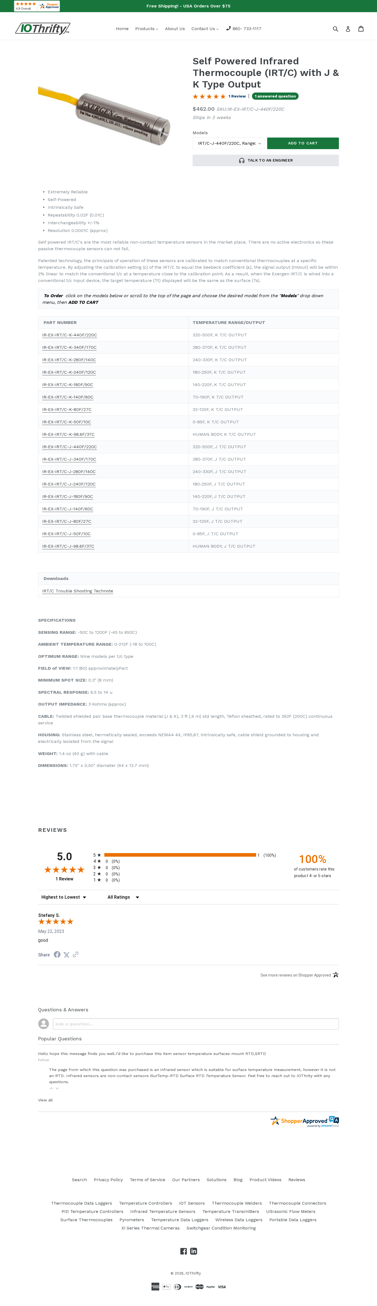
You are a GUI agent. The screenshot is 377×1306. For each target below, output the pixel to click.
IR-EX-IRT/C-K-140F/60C (68, 397)
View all (45, 1100)
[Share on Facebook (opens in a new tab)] (57, 955)
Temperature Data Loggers (179, 1219)
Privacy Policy (108, 1179)
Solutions (217, 1179)
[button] (51, 1088)
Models (200, 132)
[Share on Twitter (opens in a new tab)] (66, 954)
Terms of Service (147, 1179)
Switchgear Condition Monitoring (221, 1228)
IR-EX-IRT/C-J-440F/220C (69, 446)
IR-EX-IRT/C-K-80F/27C (67, 409)
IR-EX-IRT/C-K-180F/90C (67, 384)
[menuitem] (122, 28)
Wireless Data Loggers (238, 1219)
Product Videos (265, 1179)
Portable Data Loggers (293, 1219)
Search (79, 1179)
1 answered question (275, 96)
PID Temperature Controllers (92, 1211)
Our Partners (186, 1179)
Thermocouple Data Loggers (81, 1203)
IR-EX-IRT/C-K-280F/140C (69, 359)
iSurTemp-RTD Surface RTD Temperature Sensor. (198, 1075)
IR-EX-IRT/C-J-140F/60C (67, 508)
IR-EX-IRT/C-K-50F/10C (66, 421)
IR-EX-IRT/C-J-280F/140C (69, 471)
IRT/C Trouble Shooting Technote (77, 590)
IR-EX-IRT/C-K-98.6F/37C (68, 434)
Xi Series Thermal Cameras (150, 1228)
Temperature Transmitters (230, 1211)
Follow (43, 1060)
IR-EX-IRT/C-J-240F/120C (69, 484)
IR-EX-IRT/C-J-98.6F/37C (68, 546)
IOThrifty (193, 1273)
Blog (238, 1179)
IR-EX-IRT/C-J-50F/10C (66, 533)
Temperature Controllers (145, 1203)
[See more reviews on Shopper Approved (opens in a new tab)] (76, 954)
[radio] (188, 855)
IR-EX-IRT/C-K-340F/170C (69, 347)
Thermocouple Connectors (297, 1203)
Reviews (296, 1179)
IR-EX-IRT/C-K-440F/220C (69, 334)
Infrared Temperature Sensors (162, 1211)
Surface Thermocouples (86, 1219)
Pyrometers (132, 1219)
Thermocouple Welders (237, 1203)
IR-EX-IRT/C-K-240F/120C (69, 372)
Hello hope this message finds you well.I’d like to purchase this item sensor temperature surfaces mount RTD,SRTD (152, 1053)
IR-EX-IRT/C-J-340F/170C (69, 459)
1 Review (237, 96)
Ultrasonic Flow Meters (290, 1211)
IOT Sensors (192, 1203)
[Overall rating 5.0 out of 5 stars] (209, 97)
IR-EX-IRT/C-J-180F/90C (67, 496)
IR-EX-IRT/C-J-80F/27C (66, 521)
